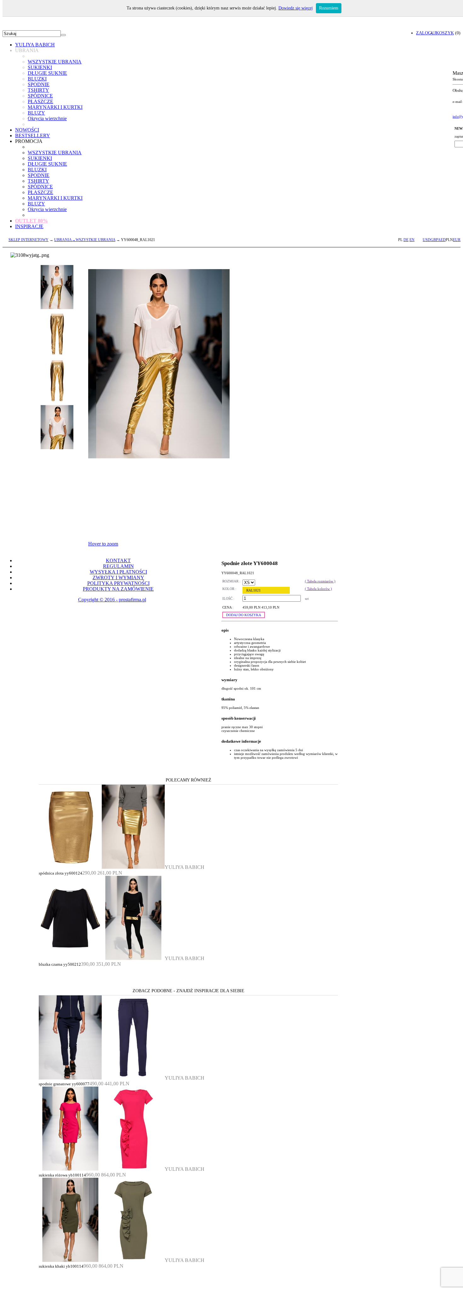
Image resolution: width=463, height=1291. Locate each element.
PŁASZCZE (40, 101)
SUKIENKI (40, 67)
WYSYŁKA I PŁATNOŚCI (118, 572)
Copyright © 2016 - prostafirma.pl (112, 599)
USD (427, 240)
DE (406, 240)
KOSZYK (445, 32)
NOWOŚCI (27, 130)
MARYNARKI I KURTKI (55, 107)
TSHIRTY (38, 90)
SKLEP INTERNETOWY (29, 240)
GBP (434, 240)
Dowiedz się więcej (295, 8)
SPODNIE (38, 84)
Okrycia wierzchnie (47, 118)
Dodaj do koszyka (243, 615)
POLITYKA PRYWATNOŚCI (118, 583)
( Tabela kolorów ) (318, 589)
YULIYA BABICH (35, 44)
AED (442, 240)
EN (411, 240)
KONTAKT (118, 560)
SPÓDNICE (40, 95)
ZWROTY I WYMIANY (118, 577)
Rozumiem (328, 8)
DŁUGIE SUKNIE (47, 73)
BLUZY (36, 112)
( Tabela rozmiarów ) (320, 581)
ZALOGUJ (426, 32)
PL (400, 240)
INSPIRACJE (29, 226)
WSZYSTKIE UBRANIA (55, 61)
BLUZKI (37, 78)
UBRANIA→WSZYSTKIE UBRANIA (84, 240)
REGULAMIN (118, 566)
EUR (456, 240)
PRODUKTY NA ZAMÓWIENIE (118, 589)
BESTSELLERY (32, 135)
